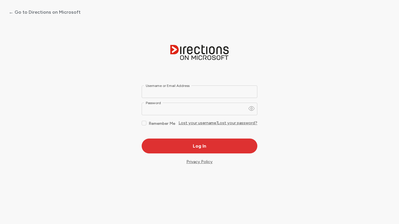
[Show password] (251, 108)
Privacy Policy (199, 161)
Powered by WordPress (199, 53)
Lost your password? (237, 122)
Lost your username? (198, 122)
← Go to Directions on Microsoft (45, 12)
